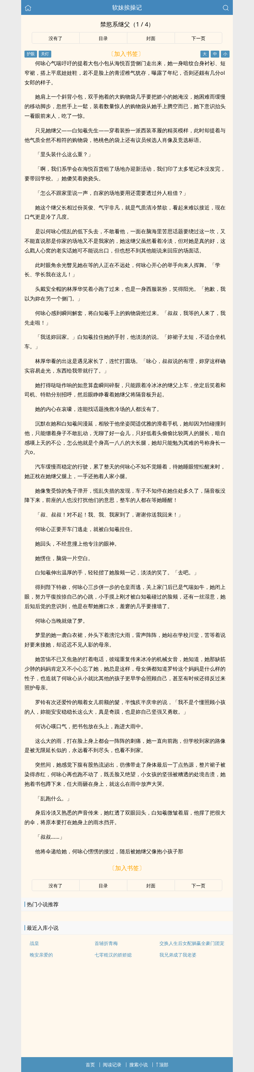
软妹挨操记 (127, 7)
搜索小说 (138, 1064)
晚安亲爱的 (41, 955)
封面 (150, 38)
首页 (90, 1064)
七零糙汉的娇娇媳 (113, 955)
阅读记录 (112, 1064)
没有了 (56, 38)
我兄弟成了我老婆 (177, 955)
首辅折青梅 (106, 943)
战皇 (34, 943)
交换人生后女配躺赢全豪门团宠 (191, 943)
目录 (103, 38)
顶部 (163, 1064)
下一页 (198, 38)
